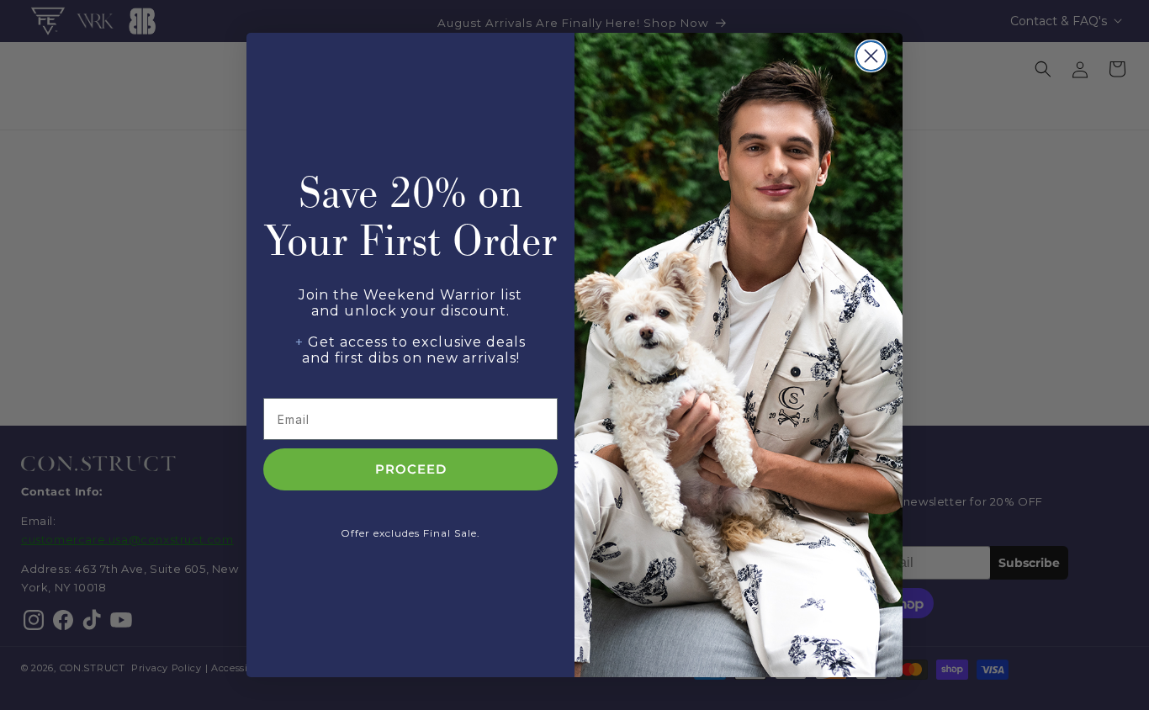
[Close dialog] (871, 56)
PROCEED (411, 469)
